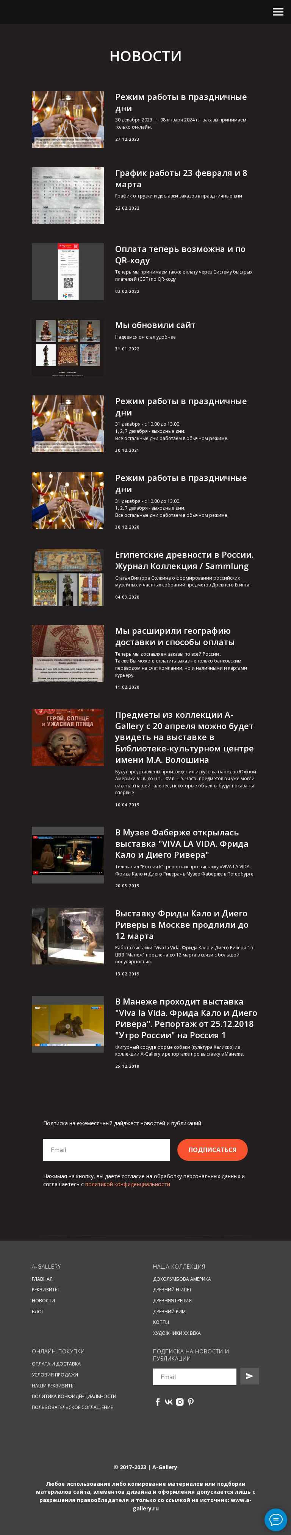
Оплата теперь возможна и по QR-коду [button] (180, 254)
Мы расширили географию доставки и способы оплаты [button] (175, 636)
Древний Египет (172, 1289)
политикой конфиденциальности (127, 1184)
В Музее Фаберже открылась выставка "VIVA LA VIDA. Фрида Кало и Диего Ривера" (182, 843)
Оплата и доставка (56, 1364)
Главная (42, 1279)
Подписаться (212, 1150)
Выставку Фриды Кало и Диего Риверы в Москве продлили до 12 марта (182, 924)
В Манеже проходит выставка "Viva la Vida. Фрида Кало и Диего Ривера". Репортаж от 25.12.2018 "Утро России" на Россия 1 (186, 1017)
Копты (161, 1322)
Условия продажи (55, 1375)
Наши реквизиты (53, 1386)
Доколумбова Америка (182, 1279)
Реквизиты (45, 1289)
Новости (43, 1300)
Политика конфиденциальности (74, 1396)
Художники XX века (177, 1333)
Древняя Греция (172, 1300)
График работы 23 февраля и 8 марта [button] (181, 178)
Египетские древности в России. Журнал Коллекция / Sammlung (184, 560)
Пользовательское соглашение (72, 1407)
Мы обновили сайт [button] (155, 324)
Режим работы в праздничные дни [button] (181, 102)
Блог (38, 1311)
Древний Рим (169, 1311)
